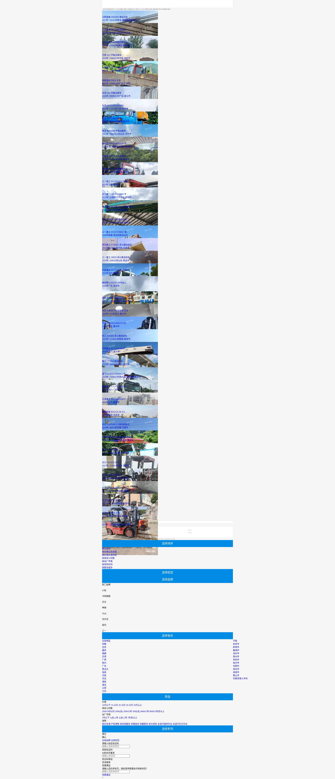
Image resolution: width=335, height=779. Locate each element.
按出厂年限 (107, 561)
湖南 (104, 682)
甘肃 (104, 656)
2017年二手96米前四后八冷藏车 (116, 524)
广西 (104, 660)
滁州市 (236, 656)
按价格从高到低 (109, 555)
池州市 (236, 653)
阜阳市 (236, 660)
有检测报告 (125, 724)
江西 (104, 688)
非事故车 (135, 724)
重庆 (104, 650)
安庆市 (236, 644)
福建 (104, 653)
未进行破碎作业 (165, 724)
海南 (104, 672)
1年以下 (105, 718)
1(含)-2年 (114, 718)
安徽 (104, 644)
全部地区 (106, 641)
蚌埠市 (236, 647)
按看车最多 (107, 567)
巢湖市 (236, 650)
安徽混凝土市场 (240, 678)
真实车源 (106, 724)
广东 (104, 666)
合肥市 (236, 666)
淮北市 (236, 669)
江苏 (104, 691)
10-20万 (114, 705)
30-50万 (129, 705)
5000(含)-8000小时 (140, 711)
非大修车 (153, 724)
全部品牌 (106, 740)
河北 (104, 678)
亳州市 (236, 663)
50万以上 (137, 705)
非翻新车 (144, 724)
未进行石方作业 (180, 724)
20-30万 (121, 705)
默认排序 (106, 549)
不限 (235, 641)
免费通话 (106, 775)
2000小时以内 (108, 711)
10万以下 (106, 705)
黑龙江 (105, 669)
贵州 (104, 663)
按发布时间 (107, 564)
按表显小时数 (108, 558)
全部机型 (115, 740)
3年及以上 (132, 718)
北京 (104, 647)
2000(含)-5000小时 (123, 711)
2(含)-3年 (123, 718)
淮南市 (236, 672)
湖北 (104, 685)
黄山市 (236, 675)
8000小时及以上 (157, 711)
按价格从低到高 (109, 552)
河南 (104, 675)
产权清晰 (115, 724)
